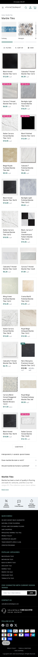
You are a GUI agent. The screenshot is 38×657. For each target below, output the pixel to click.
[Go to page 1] (7, 42)
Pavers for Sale (7, 572)
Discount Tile (7, 566)
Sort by (20, 48)
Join (31, 593)
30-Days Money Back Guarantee (13, 520)
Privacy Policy (7, 536)
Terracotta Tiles (8, 578)
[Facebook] (3, 625)
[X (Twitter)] (15, 625)
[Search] (25, 7)
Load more (19, 447)
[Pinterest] (11, 625)
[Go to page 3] (30, 42)
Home (3, 15)
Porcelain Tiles (7, 575)
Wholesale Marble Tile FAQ (11, 533)
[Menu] (3, 7)
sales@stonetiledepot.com (10, 604)
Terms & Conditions (24, 648)
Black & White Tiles (9, 562)
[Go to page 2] (19, 42)
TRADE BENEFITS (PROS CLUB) (11, 542)
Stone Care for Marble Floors (13, 526)
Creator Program (8, 545)
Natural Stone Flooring (11, 523)
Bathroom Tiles (7, 559)
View (32, 48)
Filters (8, 48)
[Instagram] (7, 625)
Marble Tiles (6, 569)
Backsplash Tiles (8, 556)
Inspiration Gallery (9, 539)
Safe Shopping (7, 529)
